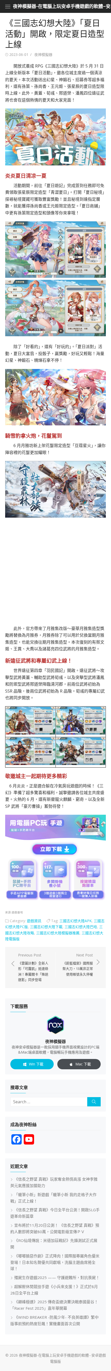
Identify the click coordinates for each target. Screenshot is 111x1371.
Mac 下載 (83, 1064)
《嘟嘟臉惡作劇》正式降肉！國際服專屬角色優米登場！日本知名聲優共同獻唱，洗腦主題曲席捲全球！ (54, 1262)
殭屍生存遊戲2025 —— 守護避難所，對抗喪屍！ (57, 1277)
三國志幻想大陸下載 (46, 926)
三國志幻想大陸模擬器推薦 (58, 932)
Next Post (77, 965)
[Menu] (8, 6)
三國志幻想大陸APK (75, 920)
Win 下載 (36, 1064)
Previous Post (33, 967)
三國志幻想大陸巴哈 (81, 926)
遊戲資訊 (34, 920)
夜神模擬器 (43, 54)
